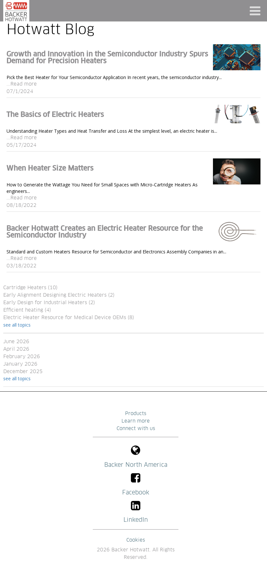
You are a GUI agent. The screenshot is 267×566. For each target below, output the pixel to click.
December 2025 (23, 371)
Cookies (135, 540)
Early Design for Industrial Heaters (49, 302)
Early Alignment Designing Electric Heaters (59, 295)
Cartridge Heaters (30, 287)
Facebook (135, 493)
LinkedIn (135, 520)
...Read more (22, 84)
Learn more (135, 421)
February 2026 (21, 356)
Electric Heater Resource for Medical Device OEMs (68, 317)
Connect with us (136, 428)
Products (135, 413)
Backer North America (135, 465)
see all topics (17, 325)
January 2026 (20, 364)
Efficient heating (27, 310)
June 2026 (16, 341)
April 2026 (16, 349)
